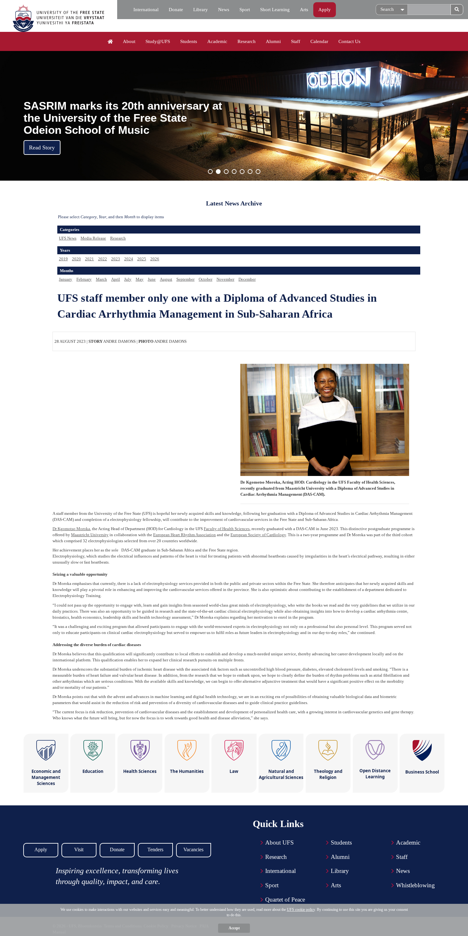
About (129, 41)
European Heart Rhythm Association (184, 534)
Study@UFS (157, 41)
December (247, 279)
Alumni (273, 41)
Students (188, 41)
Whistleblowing (415, 885)
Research (247, 41)
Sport (244, 9)
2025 (141, 258)
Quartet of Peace (285, 899)
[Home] (110, 41)
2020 (76, 258)
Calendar (319, 41)
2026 (154, 258)
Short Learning (275, 9)
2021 (89, 258)
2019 (63, 258)
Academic (217, 41)
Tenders (155, 849)
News (223, 9)
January (65, 279)
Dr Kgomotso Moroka (71, 528)
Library (200, 9)
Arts (304, 9)
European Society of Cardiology (258, 534)
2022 (102, 258)
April (115, 279)
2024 (128, 258)
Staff (295, 41)
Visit (78, 849)
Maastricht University (90, 534)
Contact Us (349, 41)
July (127, 279)
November (225, 279)
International (146, 9)
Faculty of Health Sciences (227, 528)
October (205, 279)
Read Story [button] (42, 147)
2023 (115, 258)
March (101, 279)
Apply (324, 9)
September (185, 279)
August (166, 279)
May (140, 279)
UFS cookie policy (301, 909)
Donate (176, 9)
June (152, 279)
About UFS (279, 842)
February (84, 279)
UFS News (67, 238)
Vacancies (193, 849)
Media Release (93, 238)
